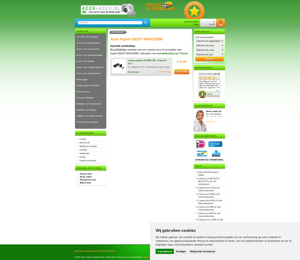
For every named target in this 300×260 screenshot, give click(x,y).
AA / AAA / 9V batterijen (87, 37)
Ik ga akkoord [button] (165, 251)
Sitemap (111, 251)
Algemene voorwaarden (85, 251)
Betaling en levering (88, 146)
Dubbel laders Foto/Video (88, 85)
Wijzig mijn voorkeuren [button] (202, 251)
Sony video (86, 176)
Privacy (102, 251)
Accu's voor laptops (85, 61)
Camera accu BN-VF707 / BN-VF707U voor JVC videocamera (209, 181)
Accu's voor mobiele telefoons (90, 67)
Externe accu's (83, 91)
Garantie (83, 150)
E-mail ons (210, 122)
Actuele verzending (88, 161)
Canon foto (86, 174)
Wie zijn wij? (85, 143)
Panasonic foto (88, 179)
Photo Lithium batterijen (87, 122)
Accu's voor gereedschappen (90, 55)
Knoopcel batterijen (85, 98)
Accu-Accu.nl (117, 32)
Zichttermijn (84, 153)
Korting (83, 157)
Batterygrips (82, 79)
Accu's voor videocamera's (89, 73)
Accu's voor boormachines (88, 43)
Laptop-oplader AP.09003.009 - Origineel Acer (147, 62)
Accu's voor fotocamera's (88, 49)
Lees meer (163, 72)
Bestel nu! (181, 71)
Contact (83, 139)
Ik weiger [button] (181, 251)
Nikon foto (85, 182)
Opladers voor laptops (86, 110)
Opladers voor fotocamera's (89, 104)
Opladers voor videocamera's (90, 116)
